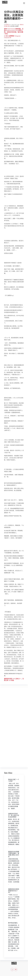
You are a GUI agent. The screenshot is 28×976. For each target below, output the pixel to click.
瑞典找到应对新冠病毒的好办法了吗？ (13, 890)
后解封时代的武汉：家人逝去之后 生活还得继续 (13, 815)
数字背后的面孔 (13, 923)
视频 (9, 26)
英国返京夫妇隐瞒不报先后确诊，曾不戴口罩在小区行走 (13, 854)
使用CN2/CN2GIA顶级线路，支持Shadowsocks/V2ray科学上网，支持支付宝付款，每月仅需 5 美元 (13, 31)
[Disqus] (14, 710)
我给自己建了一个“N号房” (13, 780)
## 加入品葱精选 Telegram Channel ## (12, 36)
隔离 (6, 26)
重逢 (21, 24)
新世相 (7, 24)
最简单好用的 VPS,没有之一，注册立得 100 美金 (14, 679)
